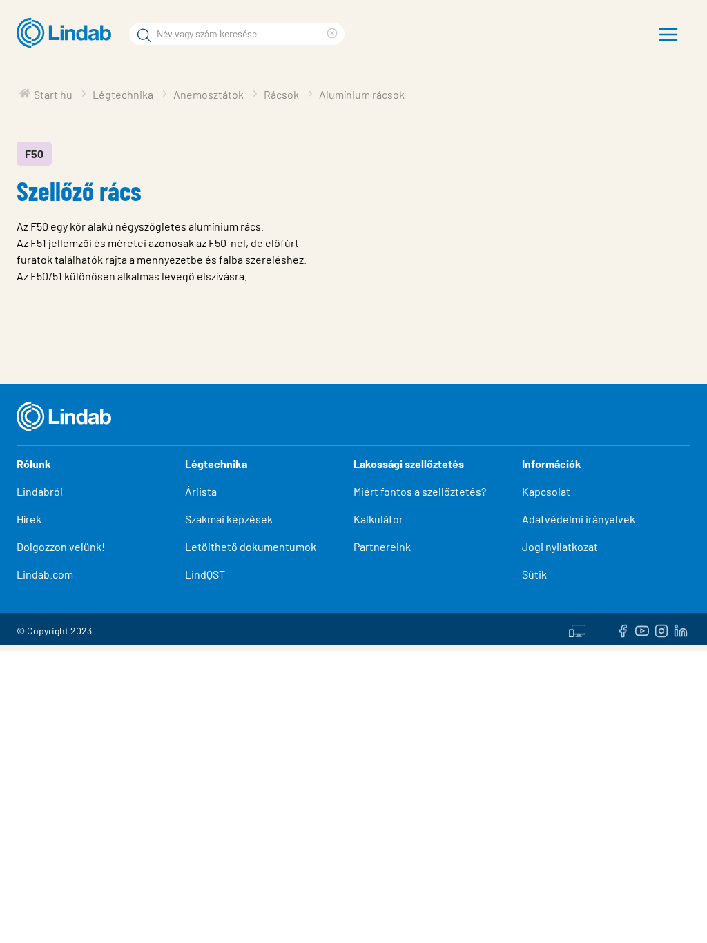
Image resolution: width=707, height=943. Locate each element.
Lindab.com (45, 574)
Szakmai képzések (229, 518)
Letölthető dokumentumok (250, 546)
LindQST (205, 574)
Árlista (201, 491)
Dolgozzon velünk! (61, 546)
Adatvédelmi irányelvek (578, 518)
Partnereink (382, 546)
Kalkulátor (378, 518)
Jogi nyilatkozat (560, 546)
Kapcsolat (546, 491)
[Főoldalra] (67, 33)
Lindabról (40, 491)
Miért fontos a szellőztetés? (420, 491)
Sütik (534, 574)
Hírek (30, 518)
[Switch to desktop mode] (577, 629)
